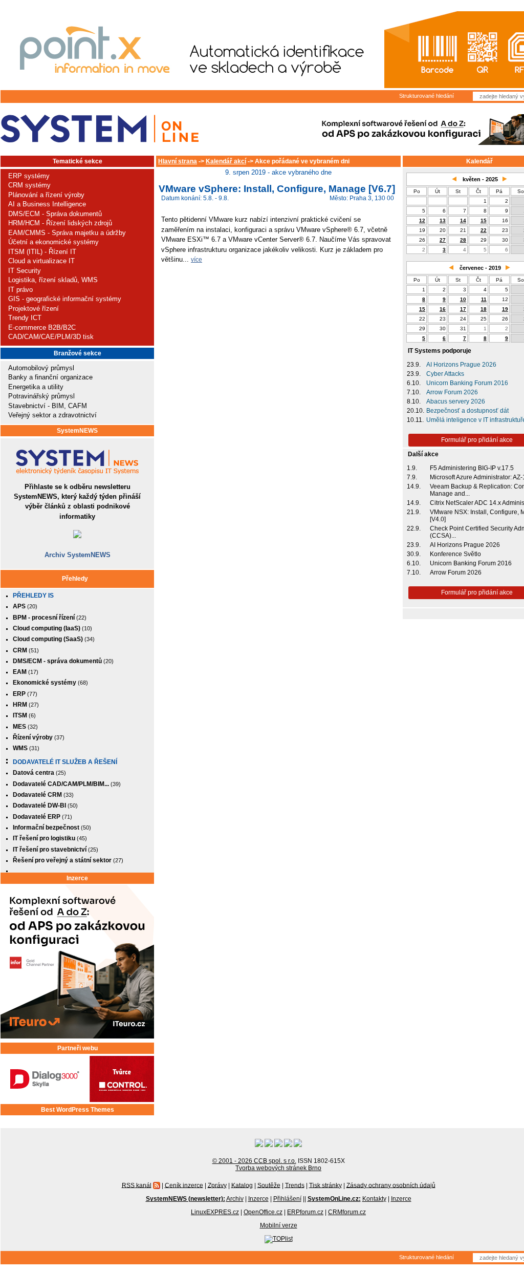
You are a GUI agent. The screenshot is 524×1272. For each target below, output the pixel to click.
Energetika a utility (35, 387)
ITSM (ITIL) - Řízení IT (42, 252)
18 (484, 309)
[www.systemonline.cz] (100, 129)
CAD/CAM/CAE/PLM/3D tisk (51, 337)
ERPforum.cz (305, 1212)
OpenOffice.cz (263, 1212)
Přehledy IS (33, 595)
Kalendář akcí (226, 161)
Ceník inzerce (184, 1185)
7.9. (412, 477)
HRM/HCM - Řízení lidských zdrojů (60, 223)
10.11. (415, 419)
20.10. (415, 410)
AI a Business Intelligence (47, 204)
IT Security (24, 270)
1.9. (412, 468)
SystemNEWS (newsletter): (185, 1198)
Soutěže (268, 1185)
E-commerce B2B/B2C (42, 327)
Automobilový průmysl (41, 368)
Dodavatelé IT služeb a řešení (65, 762)
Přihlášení (287, 1198)
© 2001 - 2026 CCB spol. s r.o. (254, 1160)
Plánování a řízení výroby (46, 195)
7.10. (414, 392)
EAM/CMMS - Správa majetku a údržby (67, 233)
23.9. (414, 364)
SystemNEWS (77, 430)
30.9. (414, 554)
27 (443, 240)
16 (443, 309)
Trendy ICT (24, 318)
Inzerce (77, 878)
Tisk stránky (325, 1185)
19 (505, 309)
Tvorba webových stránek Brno (278, 1168)
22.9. (414, 528)
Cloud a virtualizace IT (41, 261)
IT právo (20, 289)
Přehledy (75, 578)
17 (463, 309)
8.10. (414, 401)
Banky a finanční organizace (50, 377)
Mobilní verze (278, 1225)
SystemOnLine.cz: (334, 1198)
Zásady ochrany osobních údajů (390, 1185)
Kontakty (374, 1198)
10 (463, 299)
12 (422, 220)
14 (463, 220)
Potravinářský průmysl (41, 396)
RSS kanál (136, 1185)
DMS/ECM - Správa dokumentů (55, 214)
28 (463, 240)
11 (484, 299)
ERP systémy (29, 176)
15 (484, 220)
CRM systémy (29, 185)
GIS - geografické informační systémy (64, 299)
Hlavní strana (177, 161)
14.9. (414, 486)
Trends (294, 1185)
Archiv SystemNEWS (78, 555)
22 (484, 230)
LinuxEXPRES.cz (215, 1212)
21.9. (414, 512)
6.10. (414, 383)
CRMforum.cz (347, 1212)
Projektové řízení (33, 308)
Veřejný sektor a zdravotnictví (52, 415)
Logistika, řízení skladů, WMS (53, 280)
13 (443, 220)
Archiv (235, 1198)
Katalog (242, 1185)
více (196, 259)
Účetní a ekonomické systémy (53, 242)
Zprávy (217, 1185)
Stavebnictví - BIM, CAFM (47, 406)
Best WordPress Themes (77, 1109)
